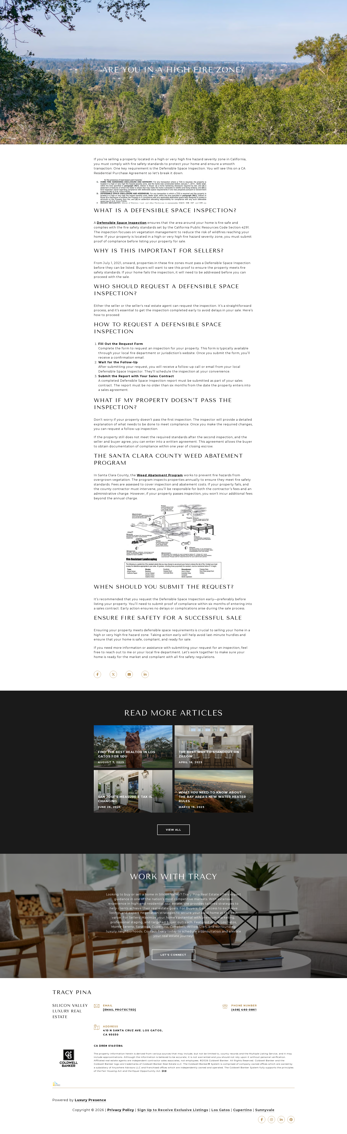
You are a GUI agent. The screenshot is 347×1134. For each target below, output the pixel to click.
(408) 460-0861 (243, 1009)
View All (173, 829)
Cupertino (242, 1110)
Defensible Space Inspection (122, 222)
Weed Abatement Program (160, 475)
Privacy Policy (120, 1110)
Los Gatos (220, 1110)
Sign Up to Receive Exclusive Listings (172, 1110)
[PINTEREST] (291, 1119)
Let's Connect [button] (173, 954)
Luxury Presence (90, 1100)
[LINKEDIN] (281, 1119)
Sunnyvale (265, 1110)
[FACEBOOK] (261, 1119)
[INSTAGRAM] (271, 1119)
